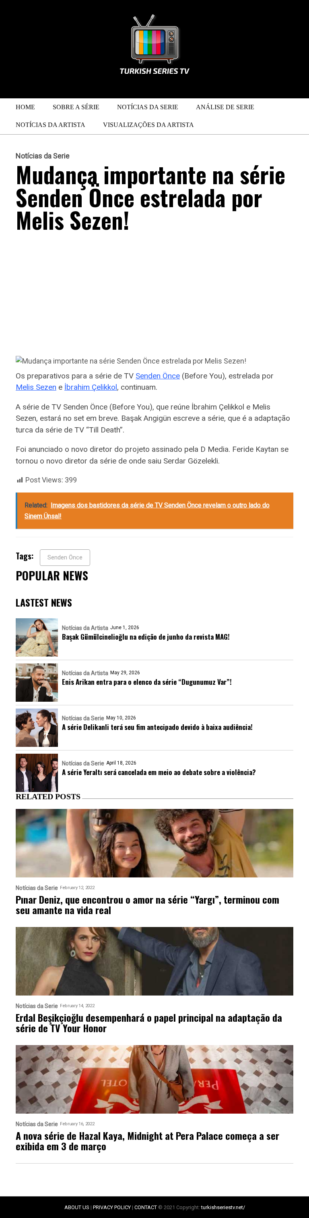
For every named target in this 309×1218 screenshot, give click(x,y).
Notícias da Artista (50, 124)
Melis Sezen (36, 387)
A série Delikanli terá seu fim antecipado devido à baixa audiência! (157, 727)
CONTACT (145, 1207)
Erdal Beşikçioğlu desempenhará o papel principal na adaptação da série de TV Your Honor (149, 1022)
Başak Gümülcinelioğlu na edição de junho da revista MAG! (146, 636)
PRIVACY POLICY (112, 1207)
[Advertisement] (154, 295)
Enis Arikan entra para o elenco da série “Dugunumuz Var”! (147, 682)
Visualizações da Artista (148, 124)
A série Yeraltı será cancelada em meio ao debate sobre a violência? (159, 772)
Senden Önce (158, 375)
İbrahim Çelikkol (90, 387)
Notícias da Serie (147, 107)
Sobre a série (76, 107)
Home (25, 107)
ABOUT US (76, 1207)
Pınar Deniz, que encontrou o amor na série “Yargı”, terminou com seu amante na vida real (147, 904)
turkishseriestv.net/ (223, 1207)
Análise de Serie (225, 107)
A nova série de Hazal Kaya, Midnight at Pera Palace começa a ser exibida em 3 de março (147, 1140)
